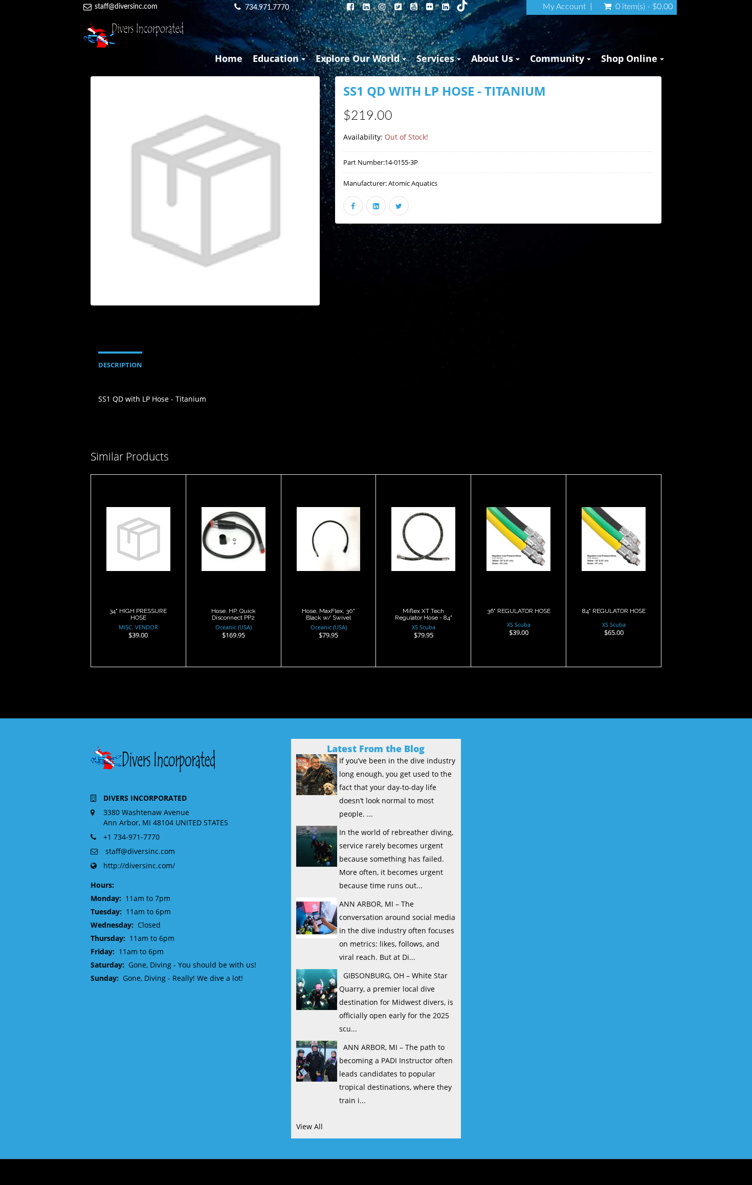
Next (345, 205)
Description (120, 365)
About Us (493, 58)
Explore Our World (359, 58)
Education (277, 58)
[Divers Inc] (133, 35)
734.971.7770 (267, 7)
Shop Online (630, 58)
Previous (67, 205)
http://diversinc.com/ (139, 865)
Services (436, 58)
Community (558, 58)
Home (228, 58)
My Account (564, 6)
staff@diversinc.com (126, 6)
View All (309, 1126)
